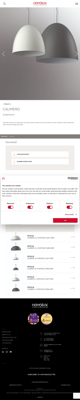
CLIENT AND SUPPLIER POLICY (40, 382)
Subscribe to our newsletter (41, 374)
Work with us (6, 334)
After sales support (7, 340)
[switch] (30, 207)
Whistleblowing (6, 343)
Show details (69, 214)
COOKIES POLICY (65, 385)
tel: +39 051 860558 (48, 339)
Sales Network (6, 332)
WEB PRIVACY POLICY (15, 385)
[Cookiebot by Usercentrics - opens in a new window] (69, 178)
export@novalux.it (48, 351)
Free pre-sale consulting (9, 337)
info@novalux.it (48, 350)
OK (65, 220)
